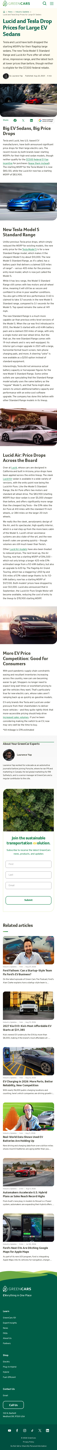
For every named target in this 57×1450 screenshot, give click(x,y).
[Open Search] (44, 3)
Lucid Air (7, 479)
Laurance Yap (17, 76)
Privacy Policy (28, 1442)
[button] (51, 3)
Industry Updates (22, 12)
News (10, 12)
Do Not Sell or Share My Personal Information (29, 1446)
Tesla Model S (29, 249)
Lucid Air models (18, 549)
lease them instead (39, 163)
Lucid (14, 467)
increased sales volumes (16, 717)
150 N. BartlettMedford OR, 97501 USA (14, 1415)
